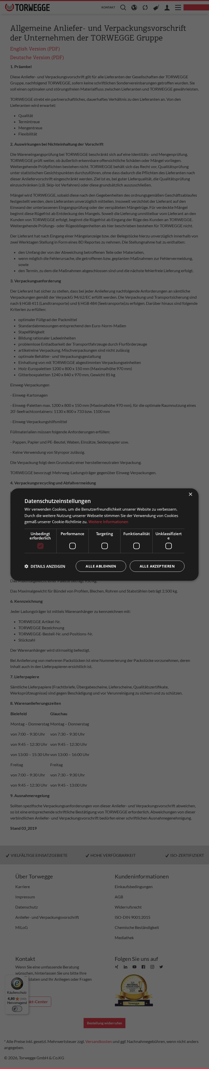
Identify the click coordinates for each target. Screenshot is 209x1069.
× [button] (190, 494)
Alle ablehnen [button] (101, 566)
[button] (44, 566)
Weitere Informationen (108, 521)
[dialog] (104, 534)
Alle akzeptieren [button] (157, 566)
